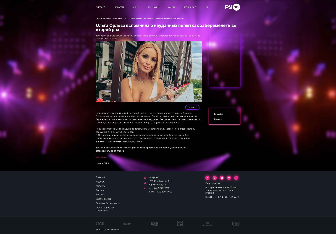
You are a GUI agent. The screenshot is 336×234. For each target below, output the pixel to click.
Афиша (171, 7)
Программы (153, 7)
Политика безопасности (108, 203)
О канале (100, 177)
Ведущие (100, 181)
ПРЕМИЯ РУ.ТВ (190, 7)
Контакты (100, 186)
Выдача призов (103, 199)
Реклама (100, 190)
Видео (135, 7)
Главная (99, 18)
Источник (101, 157)
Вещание (100, 194)
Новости (119, 7)
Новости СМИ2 (102, 163)
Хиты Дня (117, 18)
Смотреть (101, 7)
